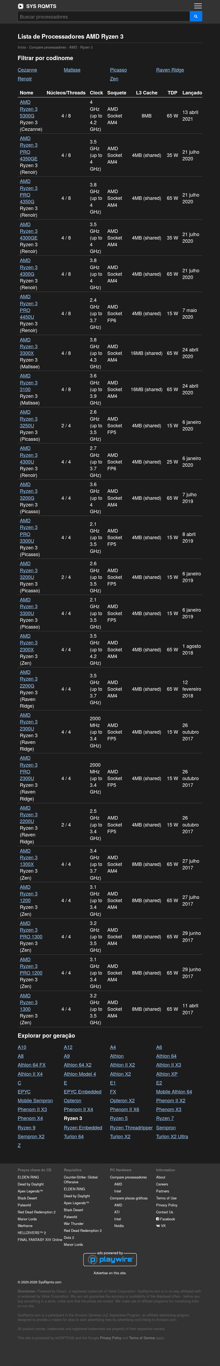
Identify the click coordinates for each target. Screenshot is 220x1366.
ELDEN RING (28, 1177)
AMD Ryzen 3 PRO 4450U (29, 306)
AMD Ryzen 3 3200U (29, 570)
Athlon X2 (120, 1073)
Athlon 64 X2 (77, 1064)
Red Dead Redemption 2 (37, 1211)
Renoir (25, 78)
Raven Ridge (170, 69)
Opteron (72, 1100)
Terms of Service (142, 1337)
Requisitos (73, 1169)
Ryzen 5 (119, 1117)
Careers (162, 1184)
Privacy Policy (166, 1204)
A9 (67, 1055)
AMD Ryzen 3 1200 (29, 893)
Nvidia (119, 1225)
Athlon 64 (166, 1055)
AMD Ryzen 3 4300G (29, 266)
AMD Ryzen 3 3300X (29, 346)
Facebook (167, 1218)
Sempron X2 (31, 1136)
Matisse (72, 69)
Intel (117, 1191)
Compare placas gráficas (129, 1197)
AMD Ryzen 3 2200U (29, 814)
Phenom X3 (168, 1109)
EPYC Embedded (82, 1091)
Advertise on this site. (110, 1272)
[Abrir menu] (198, 6)
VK (163, 1225)
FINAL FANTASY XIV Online (40, 1239)
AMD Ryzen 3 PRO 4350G (29, 191)
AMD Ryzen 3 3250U (29, 418)
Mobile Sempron (35, 1100)
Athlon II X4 (30, 1073)
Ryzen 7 (165, 1117)
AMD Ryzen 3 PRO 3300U (29, 530)
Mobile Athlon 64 (174, 1091)
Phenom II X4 (78, 1109)
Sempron (166, 1127)
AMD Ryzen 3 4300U (29, 454)
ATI (117, 1211)
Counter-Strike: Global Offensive (81, 1179)
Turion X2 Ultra (172, 1136)
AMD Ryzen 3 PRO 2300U (29, 767)
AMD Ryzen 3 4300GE (29, 231)
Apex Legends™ (30, 1191)
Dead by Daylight (31, 1184)
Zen (114, 78)
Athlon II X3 (168, 1064)
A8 (21, 1055)
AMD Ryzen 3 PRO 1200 (31, 966)
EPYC (24, 1091)
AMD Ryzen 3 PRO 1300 (31, 929)
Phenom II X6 (124, 1109)
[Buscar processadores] (196, 16)
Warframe (25, 1225)
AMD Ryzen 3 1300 (29, 1002)
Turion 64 (74, 1136)
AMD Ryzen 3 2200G (29, 678)
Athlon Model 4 (80, 1073)
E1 (113, 1082)
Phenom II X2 (170, 1100)
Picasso (118, 69)
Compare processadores (47, 47)
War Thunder (73, 1223)
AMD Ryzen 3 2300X (29, 642)
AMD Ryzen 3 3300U (29, 606)
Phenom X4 (30, 1117)
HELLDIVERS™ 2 (32, 1232)
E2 (159, 1082)
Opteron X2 (122, 1100)
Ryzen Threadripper (131, 1127)
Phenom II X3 (32, 1109)
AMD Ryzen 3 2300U (29, 721)
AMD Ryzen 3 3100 (29, 382)
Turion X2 (120, 1136)
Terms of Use (166, 1197)
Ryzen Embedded (83, 1127)
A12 (68, 1046)
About (160, 1177)
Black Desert (27, 1197)
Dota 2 (69, 1237)
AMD (73, 47)
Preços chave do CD (34, 1169)
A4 (113, 1046)
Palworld (24, 1204)
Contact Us (164, 1211)
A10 (22, 1046)
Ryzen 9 (26, 1127)
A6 (159, 1046)
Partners (162, 1191)
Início (37, 6)
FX (113, 1091)
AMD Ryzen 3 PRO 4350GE (29, 148)
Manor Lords (27, 1218)
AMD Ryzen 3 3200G (29, 490)
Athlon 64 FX (32, 1064)
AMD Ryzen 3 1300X (29, 857)
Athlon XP (167, 1073)
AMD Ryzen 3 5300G (29, 108)
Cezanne (27, 69)
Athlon (117, 1055)
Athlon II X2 (122, 1064)
